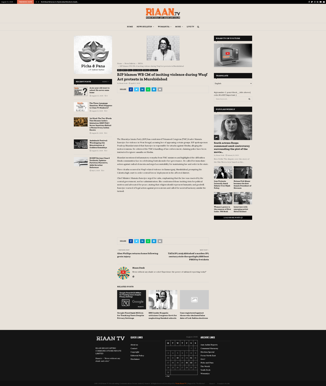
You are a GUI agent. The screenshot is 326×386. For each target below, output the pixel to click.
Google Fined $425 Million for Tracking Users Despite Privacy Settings (130, 315)
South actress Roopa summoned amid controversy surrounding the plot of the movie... (232, 147)
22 (191, 363)
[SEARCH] (249, 99)
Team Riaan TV (181, 383)
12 (178, 358)
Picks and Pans (207, 363)
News (130, 70)
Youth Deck (205, 370)
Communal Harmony (209, 348)
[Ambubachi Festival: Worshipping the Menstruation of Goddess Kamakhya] (81, 144)
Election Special (207, 352)
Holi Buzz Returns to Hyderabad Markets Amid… (59, 2)
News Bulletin (144, 27)
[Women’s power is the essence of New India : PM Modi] (223, 198)
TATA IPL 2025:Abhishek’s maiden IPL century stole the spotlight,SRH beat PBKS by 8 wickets (188, 256)
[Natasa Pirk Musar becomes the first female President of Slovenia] (243, 172)
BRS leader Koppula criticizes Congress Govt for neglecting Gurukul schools (163, 315)
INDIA (119, 70)
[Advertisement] (163, 116)
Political (145, 70)
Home (130, 27)
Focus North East (208, 355)
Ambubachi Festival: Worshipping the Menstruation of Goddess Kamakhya (98, 144)
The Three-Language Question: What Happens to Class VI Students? (101, 105)
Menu (104, 82)
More (178, 27)
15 (191, 358)
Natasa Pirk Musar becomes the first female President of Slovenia (242, 184)
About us (134, 345)
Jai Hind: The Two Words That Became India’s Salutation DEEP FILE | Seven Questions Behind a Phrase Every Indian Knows (101, 124)
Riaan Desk (123, 83)
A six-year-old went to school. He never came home (100, 90)
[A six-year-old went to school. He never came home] (81, 91)
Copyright (135, 352)
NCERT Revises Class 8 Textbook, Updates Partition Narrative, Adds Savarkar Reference (100, 163)
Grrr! (203, 359)
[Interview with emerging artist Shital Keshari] (243, 198)
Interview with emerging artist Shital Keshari (241, 209)
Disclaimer (135, 359)
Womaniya (163, 27)
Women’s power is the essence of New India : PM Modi (222, 209)
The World (205, 366)
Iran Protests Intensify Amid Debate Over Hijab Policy (222, 184)
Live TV (190, 27)
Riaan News (153, 70)
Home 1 (212, 383)
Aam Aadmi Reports (209, 345)
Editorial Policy (137, 355)
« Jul (167, 376)
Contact (134, 348)
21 (187, 363)
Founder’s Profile (223, 383)
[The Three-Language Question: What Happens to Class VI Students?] (81, 106)
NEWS (124, 70)
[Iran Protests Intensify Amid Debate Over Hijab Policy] (223, 172)
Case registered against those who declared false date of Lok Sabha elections (194, 315)
